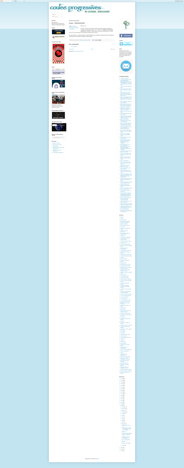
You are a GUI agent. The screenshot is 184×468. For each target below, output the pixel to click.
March (123, 422)
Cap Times (122, 226)
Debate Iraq (123, 431)
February (123, 423)
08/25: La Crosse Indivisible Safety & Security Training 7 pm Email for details (125, 117)
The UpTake (122, 338)
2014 (122, 398)
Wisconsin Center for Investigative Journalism (125, 359)
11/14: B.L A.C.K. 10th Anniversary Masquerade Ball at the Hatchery (126, 210)
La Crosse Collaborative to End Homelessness (125, 292)
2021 (122, 387)
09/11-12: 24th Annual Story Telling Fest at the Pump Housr (125, 158)
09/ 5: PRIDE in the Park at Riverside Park (125, 138)
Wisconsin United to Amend (125, 369)
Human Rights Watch (124, 276)
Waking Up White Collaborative (123, 355)
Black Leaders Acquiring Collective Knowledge (125, 222)
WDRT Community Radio (125, 356)
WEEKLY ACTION (56, 143)
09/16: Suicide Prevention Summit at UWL (125, 168)
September (124, 412)
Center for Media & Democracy (124, 231)
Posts (54, 14)
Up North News (123, 343)
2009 (122, 403)
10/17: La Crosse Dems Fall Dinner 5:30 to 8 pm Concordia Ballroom (125, 198)
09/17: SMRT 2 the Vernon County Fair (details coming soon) (125, 171)
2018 (122, 392)
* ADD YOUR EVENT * (124, 78)
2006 (122, 449)
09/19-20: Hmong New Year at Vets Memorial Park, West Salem (126, 179)
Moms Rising (122, 307)
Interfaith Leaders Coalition (125, 279)
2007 (122, 447)
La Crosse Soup (123, 298)
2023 (122, 383)
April (123, 420)
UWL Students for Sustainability (123, 348)
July (122, 415)
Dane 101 (122, 257)
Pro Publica (122, 317)
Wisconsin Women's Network (126, 370)
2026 (122, 378)
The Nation (122, 333)
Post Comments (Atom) (78, 51)
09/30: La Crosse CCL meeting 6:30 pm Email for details (125, 185)
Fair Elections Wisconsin (125, 265)
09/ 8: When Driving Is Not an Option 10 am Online (126, 151)
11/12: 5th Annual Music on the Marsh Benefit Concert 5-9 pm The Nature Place (126, 207)
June (123, 417)
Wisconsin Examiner (124, 363)
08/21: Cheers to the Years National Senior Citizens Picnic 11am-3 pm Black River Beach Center (126, 94)
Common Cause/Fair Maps (125, 241)
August (123, 413)
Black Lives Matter (124, 223)
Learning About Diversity (125, 301)
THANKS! (123, 441)
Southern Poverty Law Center (126, 325)
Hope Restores (123, 274)
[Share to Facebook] (99, 40)
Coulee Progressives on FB (125, 250)
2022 (122, 385)
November (124, 408)
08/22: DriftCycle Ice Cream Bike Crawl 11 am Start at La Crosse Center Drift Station (125, 105)
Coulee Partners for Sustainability (124, 249)
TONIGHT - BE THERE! (126, 443)
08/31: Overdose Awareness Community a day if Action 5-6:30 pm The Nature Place (125, 124)
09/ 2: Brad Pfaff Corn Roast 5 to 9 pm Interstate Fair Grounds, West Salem (126, 127)
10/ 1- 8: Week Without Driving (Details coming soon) (126, 189)
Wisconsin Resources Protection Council (124, 368)
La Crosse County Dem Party (126, 294)
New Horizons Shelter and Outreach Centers (125, 311)
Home (92, 49)
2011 (122, 400)
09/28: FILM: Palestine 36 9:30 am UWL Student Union (126, 183)
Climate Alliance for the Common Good (124, 239)
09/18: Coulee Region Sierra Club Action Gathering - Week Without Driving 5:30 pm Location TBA (126, 175)
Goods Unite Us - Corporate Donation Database (125, 268)
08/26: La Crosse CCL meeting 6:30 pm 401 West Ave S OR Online (125, 120)
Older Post (113, 49)
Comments (55, 16)
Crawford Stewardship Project (126, 255)
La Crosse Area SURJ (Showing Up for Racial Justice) (124, 286)
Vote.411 (122, 352)
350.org (121, 217)
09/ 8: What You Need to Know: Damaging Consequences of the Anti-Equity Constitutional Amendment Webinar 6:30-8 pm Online (125, 147)
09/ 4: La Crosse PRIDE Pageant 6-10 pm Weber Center (125, 134)
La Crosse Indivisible (124, 297)
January (123, 445)
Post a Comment (74, 46)
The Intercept (122, 331)
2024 (122, 382)
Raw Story (122, 321)
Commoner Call (123, 242)
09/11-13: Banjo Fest (124, 160)
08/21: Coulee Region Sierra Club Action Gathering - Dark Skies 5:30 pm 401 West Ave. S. (126, 99)
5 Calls (121, 218)
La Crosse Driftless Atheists (125, 295)
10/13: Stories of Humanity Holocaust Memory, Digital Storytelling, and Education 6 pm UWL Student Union (126, 195)
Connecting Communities (125, 244)
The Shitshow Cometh (57, 144)
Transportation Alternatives (58, 152)
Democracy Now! (123, 258)
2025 (122, 380)
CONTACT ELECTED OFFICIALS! (57, 151)
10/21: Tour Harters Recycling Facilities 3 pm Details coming (126, 204)
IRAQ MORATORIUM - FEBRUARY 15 (125, 438)
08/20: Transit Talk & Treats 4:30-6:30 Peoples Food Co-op (125, 90)
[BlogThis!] (96, 40)
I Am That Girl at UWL (124, 277)
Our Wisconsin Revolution (125, 313)
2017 (122, 393)
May (122, 418)
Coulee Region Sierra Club (125, 254)
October (123, 410)
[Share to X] (98, 40)
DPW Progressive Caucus (125, 264)
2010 (122, 402)
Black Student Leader (124, 225)
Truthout (122, 340)
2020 (122, 388)
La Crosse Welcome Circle (125, 299)
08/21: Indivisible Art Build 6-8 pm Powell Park (126, 102)
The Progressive (123, 335)
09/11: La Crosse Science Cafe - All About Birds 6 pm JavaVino (125, 163)
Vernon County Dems (124, 351)
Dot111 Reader (123, 262)
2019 (122, 390)
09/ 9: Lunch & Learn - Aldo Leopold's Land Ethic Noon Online (125, 154)
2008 (122, 405)
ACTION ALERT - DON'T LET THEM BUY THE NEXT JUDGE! (126, 429)
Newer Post (71, 49)
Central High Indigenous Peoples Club (125, 234)
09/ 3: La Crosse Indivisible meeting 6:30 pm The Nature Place (126, 131)
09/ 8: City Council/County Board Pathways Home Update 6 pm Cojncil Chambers (125, 141)
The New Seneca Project (125, 334)
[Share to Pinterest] (100, 40)
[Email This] (95, 40)
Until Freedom (123, 341)
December (124, 407)
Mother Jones (123, 309)
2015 (122, 397)
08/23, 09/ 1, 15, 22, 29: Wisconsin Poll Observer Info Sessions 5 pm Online (126, 108)
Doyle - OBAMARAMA (125, 439)
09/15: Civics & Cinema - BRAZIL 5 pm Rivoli (125, 166)
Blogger (97, 458)
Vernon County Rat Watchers (126, 349)
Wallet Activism (56, 146)
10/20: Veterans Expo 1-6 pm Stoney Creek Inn (126, 202)
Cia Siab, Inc (122, 235)
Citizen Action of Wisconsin (125, 237)
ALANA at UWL (123, 219)
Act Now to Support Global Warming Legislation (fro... (126, 434)
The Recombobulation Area (125, 337)
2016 (122, 395)
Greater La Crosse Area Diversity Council (125, 270)
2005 (122, 450)
